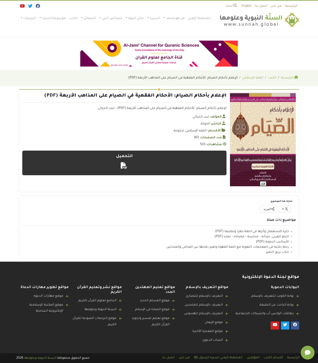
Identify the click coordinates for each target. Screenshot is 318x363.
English (246, 6)
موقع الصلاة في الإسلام (152, 309)
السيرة (155, 18)
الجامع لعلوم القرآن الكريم (97, 300)
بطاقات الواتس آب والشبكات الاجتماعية (264, 313)
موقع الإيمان (214, 322)
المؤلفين (253, 358)
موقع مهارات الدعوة (48, 296)
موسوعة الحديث (54, 18)
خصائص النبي (112, 18)
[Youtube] (22, 7)
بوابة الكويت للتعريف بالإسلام (272, 296)
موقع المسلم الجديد (155, 300)
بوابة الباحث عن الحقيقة (276, 305)
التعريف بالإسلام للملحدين (204, 305)
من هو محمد (175, 18)
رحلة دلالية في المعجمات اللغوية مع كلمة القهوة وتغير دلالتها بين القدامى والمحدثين (228, 247)
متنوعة (178, 131)
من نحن (276, 6)
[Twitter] (30, 7)
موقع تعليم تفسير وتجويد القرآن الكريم (151, 321)
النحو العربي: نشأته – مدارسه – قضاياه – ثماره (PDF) (251, 237)
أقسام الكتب (273, 358)
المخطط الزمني (199, 18)
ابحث (229, 6)
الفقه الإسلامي (196, 131)
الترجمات (29, 18)
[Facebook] (37, 7)
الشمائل (90, 18)
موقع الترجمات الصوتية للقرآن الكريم (94, 321)
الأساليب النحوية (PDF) (272, 242)
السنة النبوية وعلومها (100, 309)
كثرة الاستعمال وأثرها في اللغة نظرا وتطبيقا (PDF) (252, 231)
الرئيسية (291, 6)
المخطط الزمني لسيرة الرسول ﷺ (218, 358)
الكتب (73, 18)
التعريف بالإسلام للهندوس (203, 313)
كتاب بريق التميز (277, 252)
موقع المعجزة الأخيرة (207, 331)
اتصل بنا (261, 6)
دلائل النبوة (136, 18)
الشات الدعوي (212, 340)
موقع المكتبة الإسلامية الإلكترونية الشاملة (46, 308)
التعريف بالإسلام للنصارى (204, 296)
